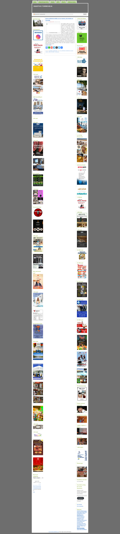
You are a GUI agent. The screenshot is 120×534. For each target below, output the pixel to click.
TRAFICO (46, 51)
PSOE (83, 523)
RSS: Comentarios (80, 506)
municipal (78, 522)
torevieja (78, 526)
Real (85, 523)
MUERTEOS (68, 50)
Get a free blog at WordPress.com (54, 531)
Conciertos (79, 513)
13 (37, 486)
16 (40, 486)
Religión (80, 524)
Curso (81, 514)
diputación (78, 516)
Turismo (78, 529)
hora (61, 50)
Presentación (79, 523)
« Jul (34, 492)
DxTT (58, 2)
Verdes (81, 529)
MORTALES (64, 50)
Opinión (82, 522)
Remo (83, 524)
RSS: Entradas (79, 504)
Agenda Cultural (80, 510)
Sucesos (79, 525)
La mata (80, 521)
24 (33, 489)
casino (78, 512)
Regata (78, 524)
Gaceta (52, 2)
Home (35, 2)
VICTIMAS (52, 51)
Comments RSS (42, 14)
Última (50, 51)
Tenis (84, 525)
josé (77, 521)
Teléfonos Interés (72, 2)
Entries (37, 14)
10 (33, 486)
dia (82, 515)
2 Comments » (57, 51)
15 (39, 486)
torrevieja (71, 50)
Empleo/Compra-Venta (43, 2)
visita (83, 529)
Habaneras (79, 520)
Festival (82, 517)
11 (34, 486)
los (83, 521)
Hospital (85, 520)
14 (38, 486)
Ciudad (83, 512)
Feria (80, 517)
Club (85, 512)
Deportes (79, 515)
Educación (82, 516)
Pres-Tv (63, 2)
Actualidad (50, 50)
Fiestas (78, 519)
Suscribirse (80, 498)
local (82, 521)
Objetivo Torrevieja (43, 6)
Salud (85, 524)
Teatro (82, 525)
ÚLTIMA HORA (55, 50)
